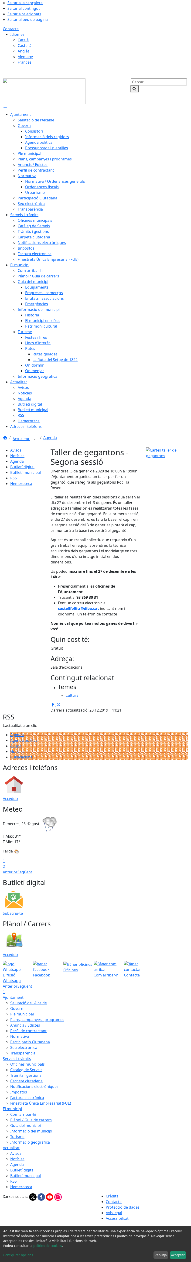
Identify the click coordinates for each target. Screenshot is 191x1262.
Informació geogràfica (30, 1142)
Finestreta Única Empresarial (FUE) (40, 1103)
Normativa (19, 1036)
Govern (16, 1008)
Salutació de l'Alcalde (28, 1002)
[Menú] (5, 108)
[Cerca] (134, 88)
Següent (24, 872)
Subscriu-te (13, 913)
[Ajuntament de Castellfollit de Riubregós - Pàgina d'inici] (44, 91)
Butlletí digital (22, 466)
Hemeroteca (21, 483)
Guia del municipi (25, 1125)
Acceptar (178, 1255)
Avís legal (114, 1212)
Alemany (25, 56)
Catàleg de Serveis (26, 1069)
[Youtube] (50, 1196)
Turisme (17, 1136)
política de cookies (47, 1245)
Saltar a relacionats (24, 13)
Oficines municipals (27, 1064)
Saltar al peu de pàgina (27, 19)
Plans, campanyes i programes (37, 1019)
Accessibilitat (117, 1218)
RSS (13, 478)
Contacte (11, 28)
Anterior (10, 872)
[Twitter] (33, 1196)
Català (23, 39)
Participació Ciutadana (30, 1041)
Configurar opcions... (19, 1255)
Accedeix (10, 798)
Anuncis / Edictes (25, 1025)
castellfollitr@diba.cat (78, 608)
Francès (24, 62)
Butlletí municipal (25, 472)
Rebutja (161, 1255)
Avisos (15, 450)
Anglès (24, 51)
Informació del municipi (31, 1131)
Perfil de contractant (28, 1030)
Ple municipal (22, 1014)
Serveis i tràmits (17, 1058)
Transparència (22, 1053)
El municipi (12, 1108)
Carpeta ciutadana (26, 1080)
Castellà (24, 45)
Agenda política (24, 740)
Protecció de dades (123, 1207)
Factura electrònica (27, 1097)
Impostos (18, 1092)
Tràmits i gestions (25, 1075)
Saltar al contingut (23, 8)
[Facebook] (42, 1196)
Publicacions (21, 757)
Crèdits (112, 1196)
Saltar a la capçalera (25, 2)
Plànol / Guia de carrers (31, 1119)
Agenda (50, 437)
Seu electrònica (23, 1047)
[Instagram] (58, 1196)
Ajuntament (13, 997)
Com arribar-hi (23, 1114)
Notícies (17, 455)
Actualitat (21, 438)
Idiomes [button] (17, 34)
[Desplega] (34, 439)
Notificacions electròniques (34, 1086)
